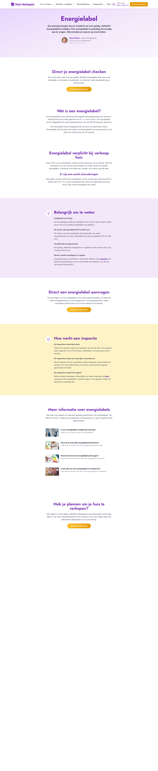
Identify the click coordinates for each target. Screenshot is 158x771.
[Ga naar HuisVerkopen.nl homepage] (22, 4)
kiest (107, 376)
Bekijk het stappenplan (79, 526)
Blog (108, 4)
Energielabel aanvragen (79, 309)
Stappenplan (98, 4)
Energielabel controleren (79, 89)
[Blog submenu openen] (112, 4)
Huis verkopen (45, 4)
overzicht (103, 259)
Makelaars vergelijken (64, 4)
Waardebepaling (83, 4)
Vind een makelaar (139, 4)
